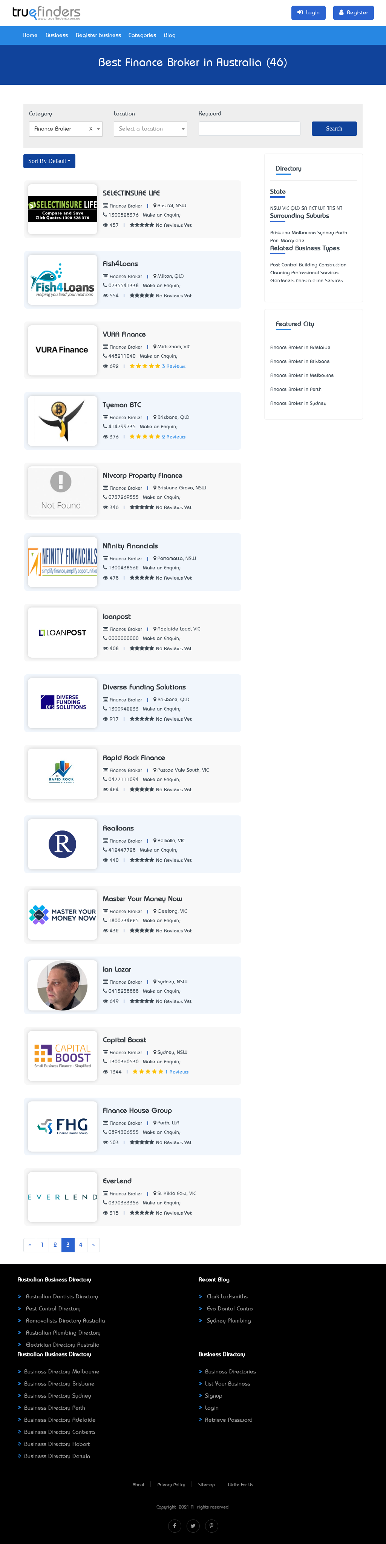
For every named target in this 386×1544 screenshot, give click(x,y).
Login (212, 1408)
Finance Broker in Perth (296, 389)
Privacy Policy (171, 1485)
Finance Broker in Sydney (298, 403)
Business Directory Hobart (57, 1444)
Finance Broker (125, 206)
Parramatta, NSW (177, 558)
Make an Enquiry (162, 215)
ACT (313, 208)
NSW (275, 208)
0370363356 (124, 1203)
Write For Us (240, 1485)
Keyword (210, 114)
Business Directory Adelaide (60, 1420)
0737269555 (124, 497)
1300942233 (124, 709)
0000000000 (124, 638)
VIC (285, 208)
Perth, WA (168, 1123)
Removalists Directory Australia (64, 1321)
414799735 (122, 426)
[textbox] (150, 129)
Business (57, 35)
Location (124, 114)
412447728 (122, 850)
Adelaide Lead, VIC (179, 629)
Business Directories (230, 1372)
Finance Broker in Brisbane (300, 361)
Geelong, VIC (172, 911)
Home (30, 35)
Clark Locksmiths (226, 1296)
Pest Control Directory (52, 1309)
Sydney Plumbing (228, 1321)
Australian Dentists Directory (61, 1296)
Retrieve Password (229, 1420)
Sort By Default (47, 161)
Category (40, 114)
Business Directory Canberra (59, 1432)
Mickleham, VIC (174, 346)
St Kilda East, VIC (177, 1193)
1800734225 (124, 920)
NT (339, 208)
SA (304, 208)
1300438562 (124, 568)
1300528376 (124, 215)
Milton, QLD (171, 276)
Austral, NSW (172, 205)
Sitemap (206, 1485)
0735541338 (124, 285)
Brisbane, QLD (174, 417)
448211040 (122, 356)
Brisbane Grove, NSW (182, 488)
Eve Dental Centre (229, 1309)
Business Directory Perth (54, 1408)
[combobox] (66, 129)
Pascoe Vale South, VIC (183, 770)
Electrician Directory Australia (62, 1345)
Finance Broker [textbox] (52, 129)
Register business (98, 35)
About (138, 1485)
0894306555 (124, 1132)
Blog (170, 35)
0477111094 (124, 779)
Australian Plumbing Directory (62, 1333)
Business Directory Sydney (57, 1396)
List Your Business (227, 1384)
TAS (331, 208)
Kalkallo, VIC (171, 840)
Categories (142, 35)
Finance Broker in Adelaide (300, 347)
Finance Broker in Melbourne (302, 375)
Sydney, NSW (172, 982)
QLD (295, 208)
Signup (213, 1396)
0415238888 (124, 991)
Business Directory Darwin (57, 1456)
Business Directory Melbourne (62, 1372)
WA (322, 208)
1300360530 (124, 1062)
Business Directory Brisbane (59, 1384)
